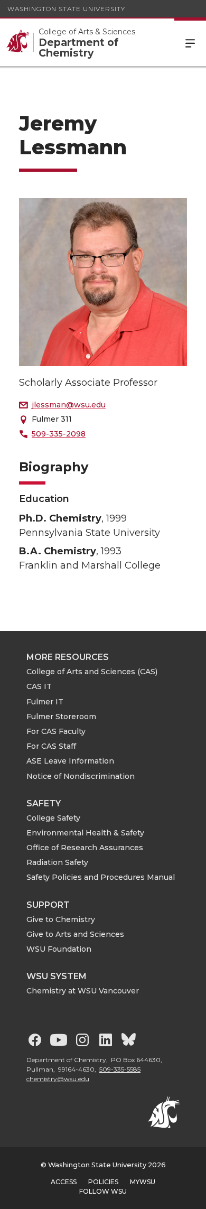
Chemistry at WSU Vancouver (82, 991)
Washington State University (66, 9)
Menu (190, 42)
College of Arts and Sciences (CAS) (91, 671)
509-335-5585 (120, 1069)
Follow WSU (103, 1191)
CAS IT (39, 686)
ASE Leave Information (70, 761)
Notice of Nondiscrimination (80, 776)
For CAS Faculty (56, 731)
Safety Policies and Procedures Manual (100, 877)
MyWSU (142, 1182)
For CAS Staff (51, 746)
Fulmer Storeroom (61, 716)
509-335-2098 (59, 434)
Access (64, 1182)
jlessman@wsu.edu (69, 405)
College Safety (53, 818)
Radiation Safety (57, 862)
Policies (103, 1182)
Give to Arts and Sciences (75, 934)
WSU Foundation (58, 949)
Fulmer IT (44, 701)
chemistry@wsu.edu (57, 1079)
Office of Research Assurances (84, 847)
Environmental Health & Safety (85, 833)
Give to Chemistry (60, 919)
